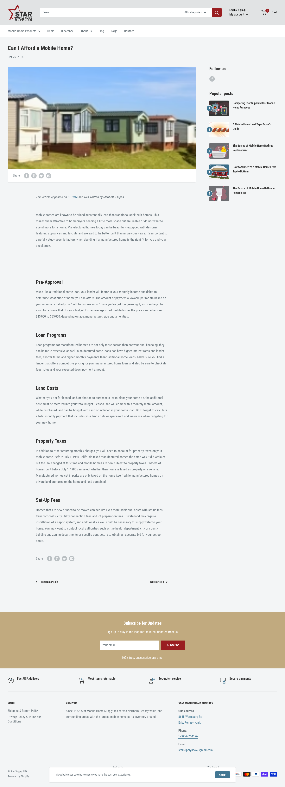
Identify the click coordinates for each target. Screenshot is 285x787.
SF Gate (73, 197)
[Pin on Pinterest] (34, 175)
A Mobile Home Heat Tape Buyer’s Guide (252, 127)
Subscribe (173, 645)
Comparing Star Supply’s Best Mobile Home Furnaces (254, 105)
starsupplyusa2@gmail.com (195, 750)
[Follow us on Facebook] (212, 79)
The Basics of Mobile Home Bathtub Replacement (253, 148)
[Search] (217, 12)
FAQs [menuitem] (114, 31)
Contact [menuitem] (129, 31)
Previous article (49, 582)
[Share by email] (48, 175)
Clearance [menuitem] (67, 31)
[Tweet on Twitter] (41, 175)
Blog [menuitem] (101, 31)
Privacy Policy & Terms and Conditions (24, 719)
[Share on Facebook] (26, 175)
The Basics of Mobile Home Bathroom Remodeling (254, 191)
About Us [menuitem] (86, 31)
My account (237, 14)
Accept (222, 774)
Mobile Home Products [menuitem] (22, 31)
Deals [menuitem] (50, 31)
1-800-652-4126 (188, 736)
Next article (157, 582)
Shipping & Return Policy (23, 711)
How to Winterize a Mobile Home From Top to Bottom (254, 169)
